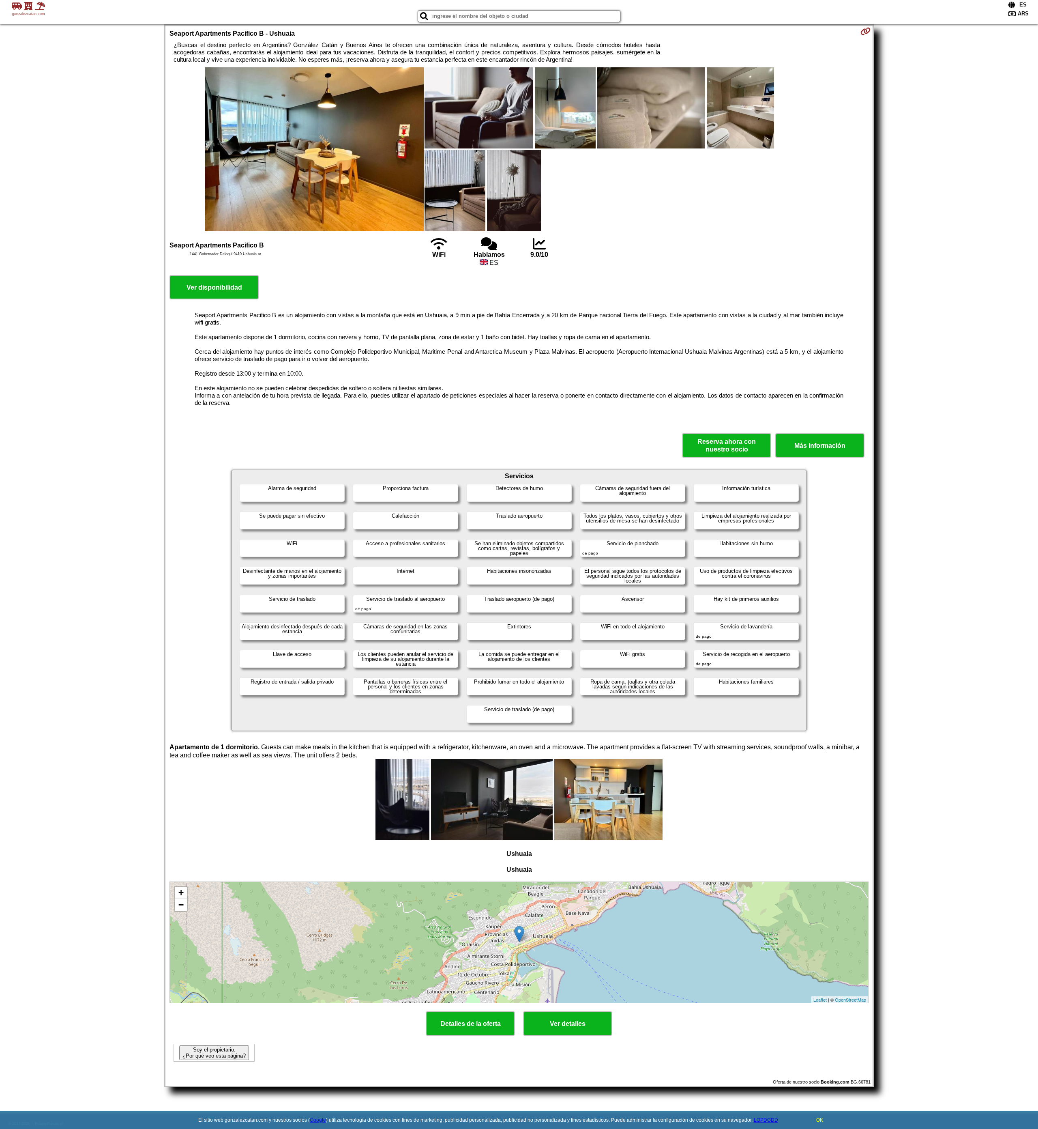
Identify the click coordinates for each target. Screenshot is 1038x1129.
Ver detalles (567, 1023)
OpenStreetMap (850, 999)
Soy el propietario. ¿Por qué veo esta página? (214, 1053)
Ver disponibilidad (214, 287)
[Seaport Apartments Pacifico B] (314, 150)
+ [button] (181, 893)
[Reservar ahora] (865, 31)
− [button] (181, 905)
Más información (819, 445)
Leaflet (820, 999)
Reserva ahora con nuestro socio (726, 445)
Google (318, 1120)
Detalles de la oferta (470, 1023)
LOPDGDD (766, 1120)
